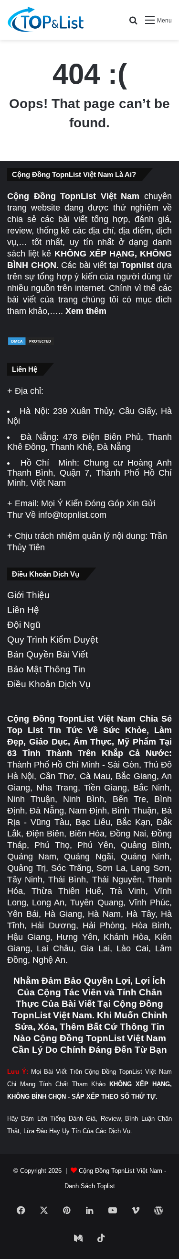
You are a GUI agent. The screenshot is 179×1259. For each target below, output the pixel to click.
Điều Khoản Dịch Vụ (49, 684)
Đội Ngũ (24, 625)
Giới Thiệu (28, 595)
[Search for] (133, 23)
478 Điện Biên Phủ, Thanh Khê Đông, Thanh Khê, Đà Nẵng (89, 442)
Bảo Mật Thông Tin (46, 669)
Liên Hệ (23, 610)
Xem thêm (85, 311)
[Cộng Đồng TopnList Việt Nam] (45, 20)
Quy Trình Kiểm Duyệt (52, 640)
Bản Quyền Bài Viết (47, 654)
